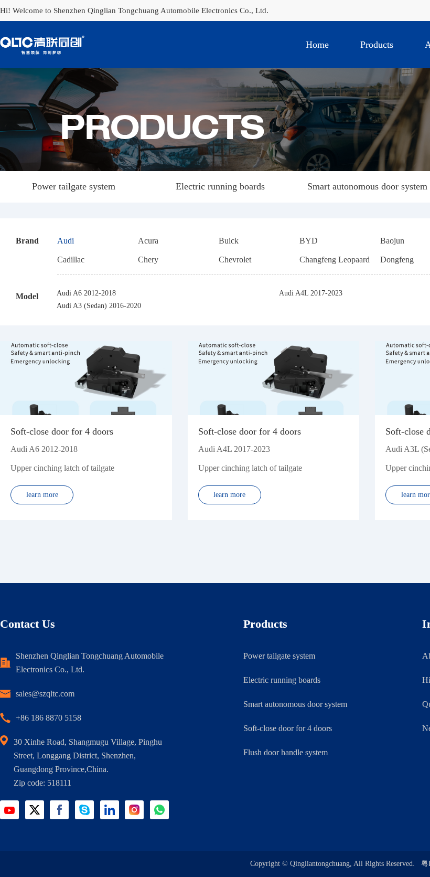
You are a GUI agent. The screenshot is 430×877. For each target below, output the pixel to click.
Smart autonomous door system (367, 186)
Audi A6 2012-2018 (86, 293)
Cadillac (70, 259)
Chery (148, 259)
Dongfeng (397, 259)
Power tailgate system (73, 186)
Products (376, 44)
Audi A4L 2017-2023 (310, 293)
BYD (308, 240)
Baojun (392, 240)
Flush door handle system (285, 752)
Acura (148, 240)
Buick (229, 240)
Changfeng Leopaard (334, 259)
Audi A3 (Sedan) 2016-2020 (99, 306)
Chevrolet (235, 259)
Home (317, 44)
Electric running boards (220, 186)
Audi (65, 240)
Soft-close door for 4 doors (287, 728)
